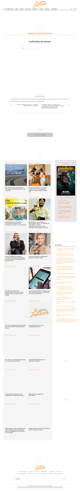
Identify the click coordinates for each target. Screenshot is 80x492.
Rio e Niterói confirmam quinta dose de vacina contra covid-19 (15, 360)
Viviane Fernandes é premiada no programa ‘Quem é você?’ (38, 257)
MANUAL (41, 9)
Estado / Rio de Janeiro (34, 163)
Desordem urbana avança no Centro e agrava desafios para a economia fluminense (65, 293)
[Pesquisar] (76, 9)
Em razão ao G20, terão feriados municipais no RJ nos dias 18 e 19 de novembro (15, 189)
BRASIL (16, 9)
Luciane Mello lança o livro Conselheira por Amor (36, 326)
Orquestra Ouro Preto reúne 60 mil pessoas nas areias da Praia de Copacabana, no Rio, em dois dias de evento (65, 268)
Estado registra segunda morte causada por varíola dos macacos (14, 394)
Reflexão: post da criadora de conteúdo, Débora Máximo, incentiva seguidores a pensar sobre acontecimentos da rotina (53, 106)
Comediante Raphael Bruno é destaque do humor (37, 360)
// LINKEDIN (37, 473)
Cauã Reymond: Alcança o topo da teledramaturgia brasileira (64, 298)
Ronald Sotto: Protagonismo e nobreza (65, 306)
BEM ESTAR (28, 9)
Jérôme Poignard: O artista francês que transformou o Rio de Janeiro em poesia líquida (66, 278)
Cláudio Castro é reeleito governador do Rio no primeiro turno (39, 429)
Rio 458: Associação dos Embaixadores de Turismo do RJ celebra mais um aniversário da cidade (14, 293)
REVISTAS (47, 9)
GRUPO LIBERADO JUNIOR (22, 473)
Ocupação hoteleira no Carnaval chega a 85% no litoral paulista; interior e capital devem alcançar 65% (38, 189)
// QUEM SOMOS (31, 473)
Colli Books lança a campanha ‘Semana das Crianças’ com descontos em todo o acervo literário (15, 224)
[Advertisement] (40, 20)
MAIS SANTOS (36, 471)
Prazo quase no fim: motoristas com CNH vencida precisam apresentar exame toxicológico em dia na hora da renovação (15, 430)
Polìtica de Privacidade (58, 487)
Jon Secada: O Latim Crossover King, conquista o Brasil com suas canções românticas (65, 249)
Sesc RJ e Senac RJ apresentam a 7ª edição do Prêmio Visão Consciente (64, 254)
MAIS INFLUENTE (52, 471)
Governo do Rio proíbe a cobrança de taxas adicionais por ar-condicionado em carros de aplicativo (39, 292)
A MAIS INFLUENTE (44, 471)
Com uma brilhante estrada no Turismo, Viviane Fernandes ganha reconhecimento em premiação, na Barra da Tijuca (15, 258)
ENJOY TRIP (58, 471)
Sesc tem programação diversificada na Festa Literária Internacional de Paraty (15, 327)
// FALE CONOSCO (44, 473)
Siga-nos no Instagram (40, 134)
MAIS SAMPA (30, 471)
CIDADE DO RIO (10, 9)
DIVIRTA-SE (35, 9)
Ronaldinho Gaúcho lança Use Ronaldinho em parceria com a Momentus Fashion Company (66, 310)
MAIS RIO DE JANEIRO (23, 471)
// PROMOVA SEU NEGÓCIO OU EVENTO (55, 473)
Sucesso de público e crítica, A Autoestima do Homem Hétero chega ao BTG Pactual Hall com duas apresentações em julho (66, 320)
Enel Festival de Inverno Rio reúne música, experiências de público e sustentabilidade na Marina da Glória (65, 288)
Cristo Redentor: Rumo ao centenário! (65, 273)
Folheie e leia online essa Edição (65, 197)
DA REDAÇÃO (54, 9)
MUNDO (22, 9)
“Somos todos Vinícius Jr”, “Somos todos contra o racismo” (27, 105)
